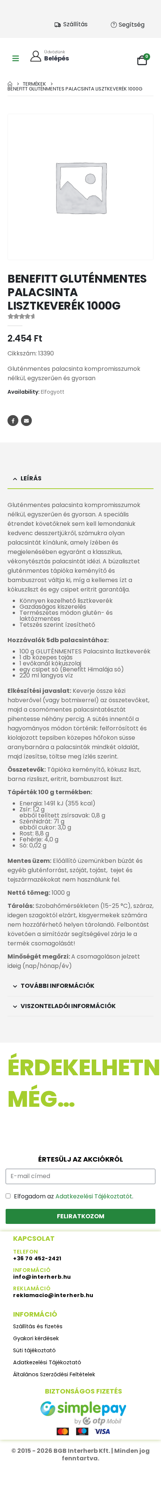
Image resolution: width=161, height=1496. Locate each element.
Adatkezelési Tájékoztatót (93, 1196)
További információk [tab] (57, 985)
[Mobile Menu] (15, 58)
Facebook (12, 420)
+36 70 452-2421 (37, 1258)
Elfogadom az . (73, 1196)
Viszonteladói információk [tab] (68, 1006)
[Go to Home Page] (9, 83)
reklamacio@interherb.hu (53, 1295)
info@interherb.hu (42, 1277)
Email (26, 420)
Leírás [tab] (31, 478)
